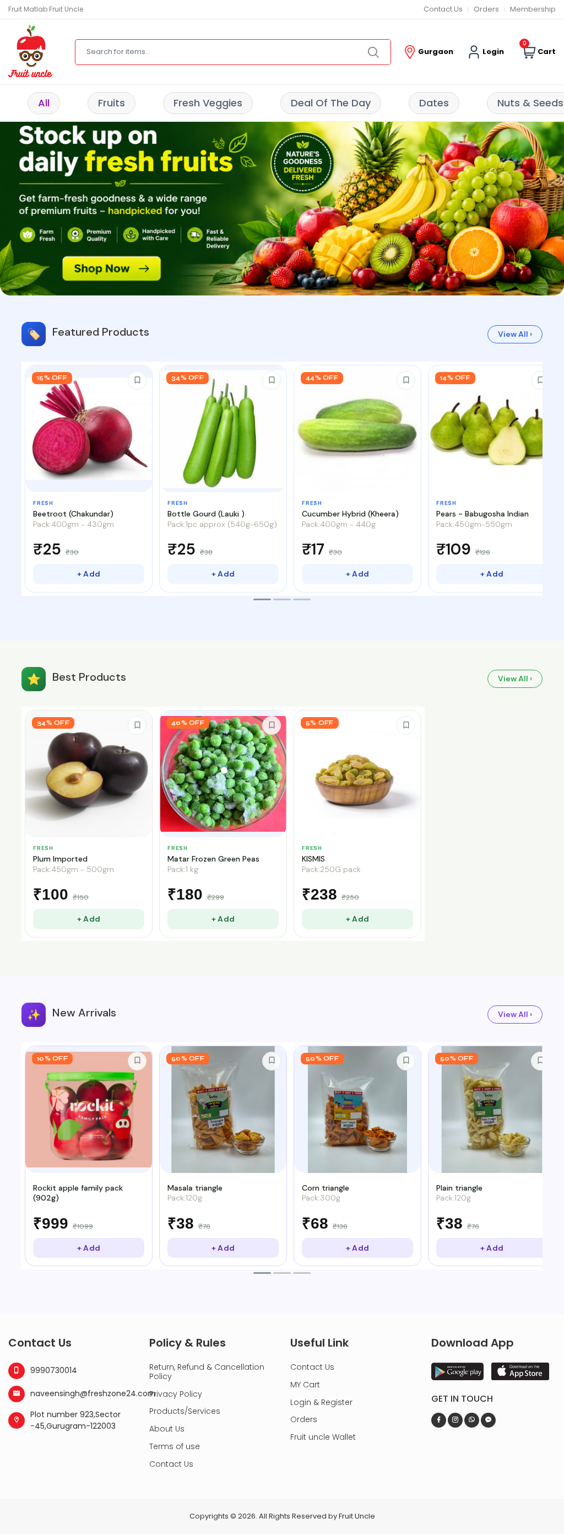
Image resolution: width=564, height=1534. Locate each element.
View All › (515, 334)
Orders (486, 9)
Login (492, 51)
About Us (167, 1428)
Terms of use (174, 1446)
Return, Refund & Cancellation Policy (206, 1371)
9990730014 (53, 1370)
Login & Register (321, 1402)
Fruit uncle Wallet (323, 1437)
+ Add (88, 574)
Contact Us (443, 9)
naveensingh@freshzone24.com (81, 1393)
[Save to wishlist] (137, 380)
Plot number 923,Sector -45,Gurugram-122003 (75, 1420)
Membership (533, 9)
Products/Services (184, 1411)
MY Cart (305, 1384)
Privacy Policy (175, 1394)
